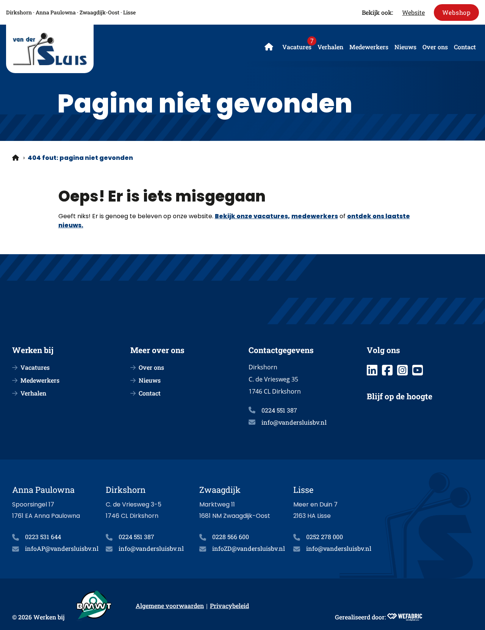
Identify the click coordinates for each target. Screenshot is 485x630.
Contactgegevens (281, 350)
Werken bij (32, 350)
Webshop (456, 12)
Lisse (129, 12)
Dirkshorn (19, 12)
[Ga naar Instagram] (402, 370)
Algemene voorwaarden (170, 606)
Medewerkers (368, 47)
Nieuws (405, 47)
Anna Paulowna (56, 12)
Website (413, 12)
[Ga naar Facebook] (387, 370)
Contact (465, 47)
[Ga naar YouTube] (417, 370)
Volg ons (383, 350)
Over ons (435, 47)
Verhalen (330, 47)
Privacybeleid (229, 606)
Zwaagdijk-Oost (99, 12)
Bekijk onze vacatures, (252, 216)
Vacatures (296, 47)
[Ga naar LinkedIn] (372, 370)
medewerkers (314, 216)
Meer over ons (157, 350)
